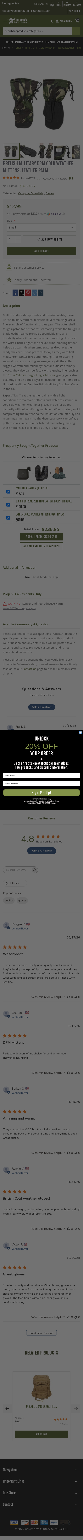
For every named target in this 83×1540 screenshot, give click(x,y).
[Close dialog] (80, 732)
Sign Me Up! (41, 792)
